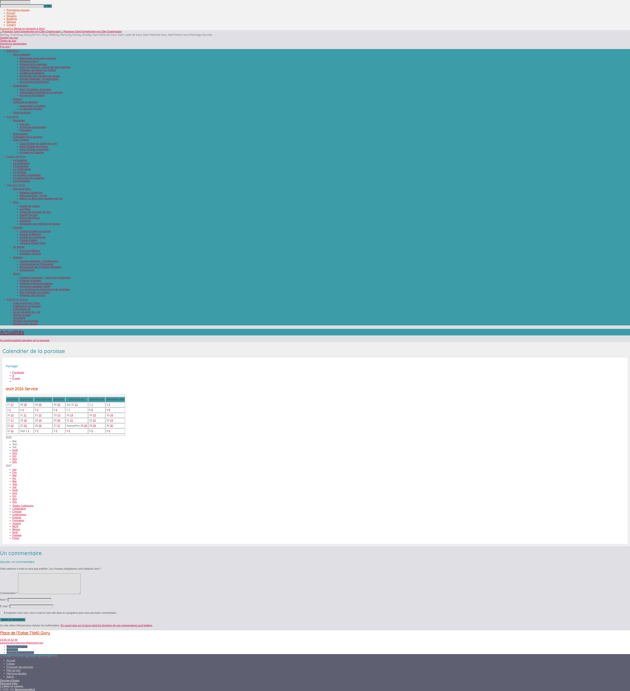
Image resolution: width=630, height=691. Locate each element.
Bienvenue (13, 50)
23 (111, 420)
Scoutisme (19, 318)
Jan (14, 469)
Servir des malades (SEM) (35, 286)
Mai (14, 481)
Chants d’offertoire (30, 234)
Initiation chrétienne (31, 192)
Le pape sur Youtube (32, 152)
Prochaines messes (18, 10)
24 (12, 425)
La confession (21, 163)
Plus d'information (17, 646)
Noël (15, 532)
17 (12, 420)
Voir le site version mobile (42, 656)
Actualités (13, 116)
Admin (10, 676)
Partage (16, 535)
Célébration (19, 508)
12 (40, 415)
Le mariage (19, 172)
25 (25, 425)
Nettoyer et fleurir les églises (36, 283)
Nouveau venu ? (29, 61)
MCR (15, 526)
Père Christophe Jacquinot (35, 89)
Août (15, 450)
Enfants (16, 517)
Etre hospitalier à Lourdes (35, 292)
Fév (14, 472)
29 (40, 404)
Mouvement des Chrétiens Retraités (40, 267)
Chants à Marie (28, 240)
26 (40, 425)
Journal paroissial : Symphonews (39, 261)
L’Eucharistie (20, 166)
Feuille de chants (30, 206)
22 (94, 420)
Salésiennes (27, 270)
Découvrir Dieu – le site (33, 195)
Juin (14, 484)
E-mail (4, 606)
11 (25, 415)
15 (94, 415)
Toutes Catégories (22, 505)
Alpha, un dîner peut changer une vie (41, 198)
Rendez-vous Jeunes (25, 323)
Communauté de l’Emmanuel (37, 264)
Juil (14, 487)
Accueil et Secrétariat (32, 95)
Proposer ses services (32, 295)
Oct (14, 456)
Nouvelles (19, 120)
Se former (18, 247)
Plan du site (13, 670)
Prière (15, 538)
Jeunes (16, 523)
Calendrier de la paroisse (27, 136)
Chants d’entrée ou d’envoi (35, 231)
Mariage (11, 22)
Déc (14, 462)
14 (71, 415)
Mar (14, 475)
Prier (16, 202)
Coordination (20, 85)
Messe (16, 529)
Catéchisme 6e (22, 309)
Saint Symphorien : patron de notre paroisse (45, 67)
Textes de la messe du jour (35, 212)
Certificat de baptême (32, 73)
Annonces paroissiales (13, 43)
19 (40, 420)
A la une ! (5, 46)
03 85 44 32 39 (8, 640)
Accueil (11, 13)
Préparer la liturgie (30, 280)
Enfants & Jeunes (17, 299)
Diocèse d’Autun (9, 680)
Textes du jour (8, 40)
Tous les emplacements (20, 652)
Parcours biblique (30, 250)
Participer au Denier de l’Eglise (38, 70)
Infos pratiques (21, 54)
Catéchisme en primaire (27, 306)
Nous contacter (22, 112)
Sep (14, 453)
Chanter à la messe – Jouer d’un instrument (45, 277)
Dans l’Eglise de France (34, 146)
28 (25, 404)
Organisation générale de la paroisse (41, 92)
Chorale (17, 511)
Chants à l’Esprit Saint (33, 243)
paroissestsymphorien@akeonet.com (21, 642)
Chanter (17, 227)
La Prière (25, 209)
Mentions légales (17, 673)
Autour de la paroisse (25, 102)
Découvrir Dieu (22, 188)
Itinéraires (12, 649)
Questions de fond (30, 253)
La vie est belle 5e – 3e (26, 312)
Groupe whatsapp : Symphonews (39, 79)
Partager (18, 257)
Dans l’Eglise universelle (34, 149)
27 (12, 404)
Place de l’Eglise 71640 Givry (25, 632)
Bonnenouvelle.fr (25, 689)
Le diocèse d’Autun (31, 108)
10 (12, 415)
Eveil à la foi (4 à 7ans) (26, 303)
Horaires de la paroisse (33, 64)
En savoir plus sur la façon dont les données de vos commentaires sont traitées (106, 625)
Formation (26, 130)
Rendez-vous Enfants (25, 321)
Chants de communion (33, 237)
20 (58, 420)
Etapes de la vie (16, 156)
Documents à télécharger (34, 82)
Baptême (12, 19)
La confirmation (22, 169)
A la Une (25, 124)
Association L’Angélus (33, 105)
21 (71, 420)
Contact (11, 24)
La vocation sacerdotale (27, 175)
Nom (3, 599)
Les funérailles (21, 181)
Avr (14, 478)
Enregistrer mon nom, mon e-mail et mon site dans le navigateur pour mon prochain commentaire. (60, 612)
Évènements (20, 134)
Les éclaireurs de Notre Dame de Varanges (45, 289)
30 (58, 404)
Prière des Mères (30, 218)
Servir (16, 273)
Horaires (12, 16)
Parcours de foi (16, 185)
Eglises (17, 99)
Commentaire (8, 593)
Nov (14, 459)
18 (25, 420)
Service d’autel (22, 315)
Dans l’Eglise (21, 139)
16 (111, 415)
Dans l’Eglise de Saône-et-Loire (38, 143)
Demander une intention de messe (40, 76)
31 (76, 404)
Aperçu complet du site (13, 656)
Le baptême (20, 160)
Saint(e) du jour (9, 37)
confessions (19, 514)
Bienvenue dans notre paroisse (38, 58)
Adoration (25, 220)
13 (58, 415)
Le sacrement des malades (28, 178)
